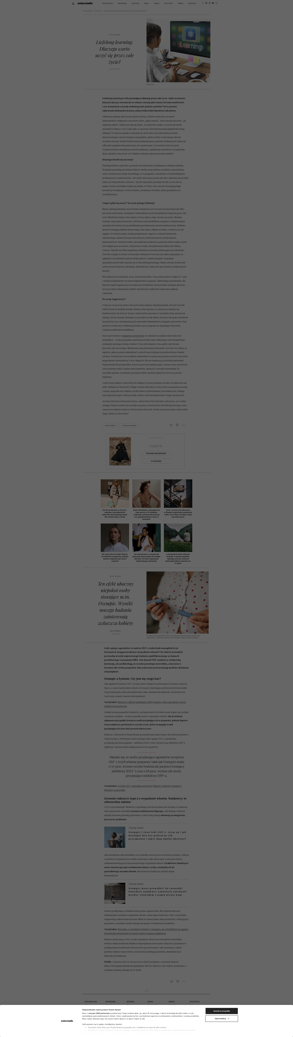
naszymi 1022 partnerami (99, 1013)
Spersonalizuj (220, 1018)
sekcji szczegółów (178, 1033)
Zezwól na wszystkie (221, 1011)
